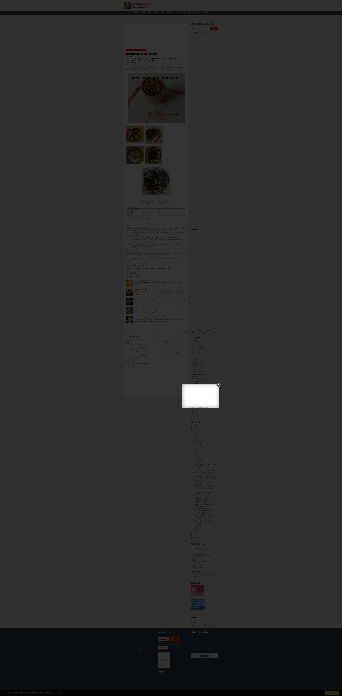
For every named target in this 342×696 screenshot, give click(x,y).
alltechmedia (197, 407)
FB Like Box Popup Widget (206, 407)
